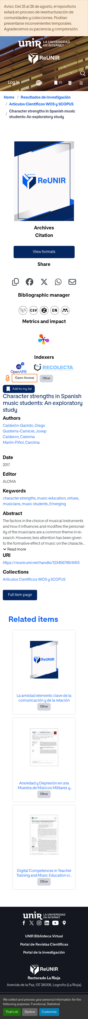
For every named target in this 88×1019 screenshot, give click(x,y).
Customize (49, 1012)
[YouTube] (55, 923)
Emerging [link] (57, 504)
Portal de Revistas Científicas (44, 944)
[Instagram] (39, 923)
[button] (83, 73)
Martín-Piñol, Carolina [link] (21, 443)
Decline (30, 1012)
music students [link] (35, 504)
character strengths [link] (19, 498)
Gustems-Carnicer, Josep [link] (24, 431)
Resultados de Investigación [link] (46, 98)
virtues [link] (72, 498)
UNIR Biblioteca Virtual (44, 936)
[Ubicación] (64, 923)
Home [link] (9, 98)
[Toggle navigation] (81, 82)
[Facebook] (24, 923)
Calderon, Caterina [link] (19, 437)
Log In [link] (14, 82)
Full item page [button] (20, 595)
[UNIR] (44, 915)
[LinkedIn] (47, 923)
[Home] (44, 43)
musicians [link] (11, 504)
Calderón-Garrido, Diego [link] (24, 426)
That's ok (12, 1012)
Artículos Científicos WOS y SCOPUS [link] (41, 104)
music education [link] (51, 498)
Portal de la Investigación (44, 952)
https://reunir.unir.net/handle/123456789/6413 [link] (41, 563)
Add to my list (22, 389)
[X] (31, 923)
